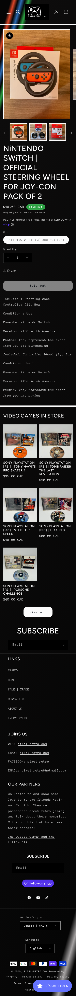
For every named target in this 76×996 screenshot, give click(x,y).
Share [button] (11, 270)
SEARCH (13, 670)
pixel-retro (38, 761)
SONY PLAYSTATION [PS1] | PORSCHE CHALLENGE (19, 590)
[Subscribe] (63, 645)
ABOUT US (15, 708)
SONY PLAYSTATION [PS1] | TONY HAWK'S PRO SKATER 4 (19, 466)
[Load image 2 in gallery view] (38, 132)
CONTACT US (17, 699)
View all (38, 612)
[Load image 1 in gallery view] (18, 132)
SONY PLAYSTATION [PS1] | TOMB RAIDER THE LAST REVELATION (55, 468)
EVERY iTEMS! (18, 718)
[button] (8, 11)
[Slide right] (71, 132)
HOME (11, 680)
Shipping (8, 212)
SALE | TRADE (18, 689)
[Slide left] (4, 132)
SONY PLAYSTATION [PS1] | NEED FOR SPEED (19, 530)
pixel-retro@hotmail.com (44, 770)
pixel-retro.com (32, 743)
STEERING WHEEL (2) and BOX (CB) (38, 241)
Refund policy (32, 976)
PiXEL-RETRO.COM (35, 971)
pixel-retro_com (34, 752)
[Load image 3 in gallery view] (57, 132)
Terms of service (26, 983)
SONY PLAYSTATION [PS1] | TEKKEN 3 (55, 528)
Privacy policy (58, 976)
